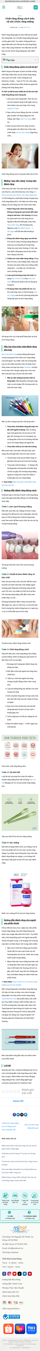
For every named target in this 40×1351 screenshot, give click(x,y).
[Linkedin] (25, 1274)
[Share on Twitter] (18, 1114)
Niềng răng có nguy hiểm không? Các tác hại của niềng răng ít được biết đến (19, 1179)
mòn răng (25, 132)
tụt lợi (18, 132)
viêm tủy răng (25, 119)
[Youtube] (14, 1274)
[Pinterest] (30, 1274)
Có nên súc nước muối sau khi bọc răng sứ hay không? (20, 1163)
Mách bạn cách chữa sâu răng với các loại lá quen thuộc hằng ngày (19, 1147)
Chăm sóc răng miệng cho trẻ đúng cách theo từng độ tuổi (10, 1126)
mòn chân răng (13, 225)
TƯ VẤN (10, 1216)
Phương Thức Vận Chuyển (13, 1288)
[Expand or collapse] (35, 59)
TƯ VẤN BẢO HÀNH (30, 1216)
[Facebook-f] (4, 1274)
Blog (20, 16)
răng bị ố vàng (12, 108)
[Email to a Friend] (22, 1114)
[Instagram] (9, 1274)
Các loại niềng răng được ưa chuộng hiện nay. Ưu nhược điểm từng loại (19, 1171)
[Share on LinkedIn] (25, 1114)
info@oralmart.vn (15, 1248)
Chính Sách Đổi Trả (10, 1292)
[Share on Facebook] (14, 1114)
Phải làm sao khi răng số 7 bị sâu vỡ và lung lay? (18, 1155)
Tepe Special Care (9, 999)
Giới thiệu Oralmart (10, 1252)
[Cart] (36, 7)
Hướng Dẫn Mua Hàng (11, 1279)
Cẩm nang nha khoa (10, 1308)
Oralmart (28, 367)
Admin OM (26, 27)
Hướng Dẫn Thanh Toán (12, 1284)
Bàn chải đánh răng (9, 354)
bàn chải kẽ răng (18, 278)
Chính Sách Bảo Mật (10, 1296)
